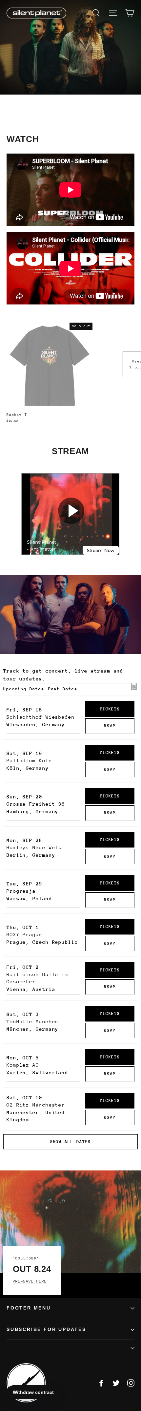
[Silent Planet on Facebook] (101, 1383)
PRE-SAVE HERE (30, 1281)
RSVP (110, 725)
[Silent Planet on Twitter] (116, 1383)
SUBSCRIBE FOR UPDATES (46, 1329)
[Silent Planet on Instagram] (130, 1383)
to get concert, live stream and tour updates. (63, 674)
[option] (70, 47)
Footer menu (29, 1307)
